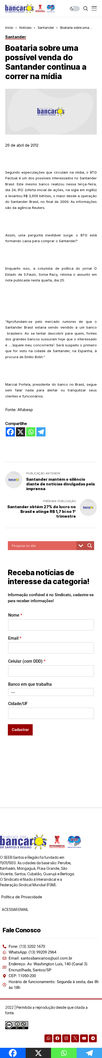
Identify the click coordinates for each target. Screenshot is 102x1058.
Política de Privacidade (21, 896)
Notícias (25, 27)
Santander (46, 27)
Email (14, 638)
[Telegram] (41, 431)
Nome (15, 615)
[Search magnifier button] (89, 545)
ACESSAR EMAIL (15, 909)
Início (9, 27)
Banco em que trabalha (30, 684)
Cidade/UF (18, 703)
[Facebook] (10, 431)
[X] (20, 431)
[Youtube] (84, 1038)
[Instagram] (66, 1038)
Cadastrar (20, 729)
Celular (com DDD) (27, 661)
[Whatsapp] (30, 431)
